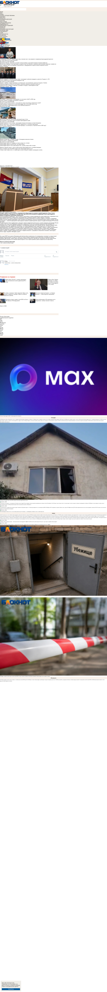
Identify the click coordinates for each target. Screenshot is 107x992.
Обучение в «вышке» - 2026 (6, 86)
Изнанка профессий (4, 46)
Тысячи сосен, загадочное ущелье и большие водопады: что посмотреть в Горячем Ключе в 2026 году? (23, 125)
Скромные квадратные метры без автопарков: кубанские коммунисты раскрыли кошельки (20, 84)
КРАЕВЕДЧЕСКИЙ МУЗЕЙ (6, 19)
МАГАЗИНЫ (7, 45)
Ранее (12, 255)
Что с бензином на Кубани (6, 126)
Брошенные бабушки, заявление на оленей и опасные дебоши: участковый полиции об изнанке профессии (23, 62)
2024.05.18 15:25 (12, 261)
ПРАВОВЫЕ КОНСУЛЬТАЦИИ (6, 29)
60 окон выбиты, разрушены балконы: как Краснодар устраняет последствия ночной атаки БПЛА (74, 679)
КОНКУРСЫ (2, 18)
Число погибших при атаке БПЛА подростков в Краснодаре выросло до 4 (15, 500)
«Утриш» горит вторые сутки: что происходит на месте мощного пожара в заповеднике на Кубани (70, 503)
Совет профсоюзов (4, 242)
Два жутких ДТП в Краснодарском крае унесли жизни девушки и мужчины (82, 507)
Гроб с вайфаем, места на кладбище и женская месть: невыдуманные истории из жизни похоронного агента (24, 65)
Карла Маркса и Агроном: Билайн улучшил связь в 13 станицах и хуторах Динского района (41, 420)
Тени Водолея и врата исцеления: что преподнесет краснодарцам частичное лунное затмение (19, 518)
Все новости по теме (4, 61)
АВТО (1, 13)
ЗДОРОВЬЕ (2, 16)
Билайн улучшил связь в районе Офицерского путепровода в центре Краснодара (31, 516)
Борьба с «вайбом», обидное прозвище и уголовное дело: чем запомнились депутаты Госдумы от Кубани (23, 82)
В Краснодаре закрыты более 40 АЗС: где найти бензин (12, 144)
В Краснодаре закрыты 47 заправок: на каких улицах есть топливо (14, 143)
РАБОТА (8, 39)
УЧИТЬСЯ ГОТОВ (7, 40)
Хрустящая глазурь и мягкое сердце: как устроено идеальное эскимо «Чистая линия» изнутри (75, 518)
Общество (2, 165)
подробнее (11, 317)
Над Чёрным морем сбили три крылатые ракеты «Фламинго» (20, 504)
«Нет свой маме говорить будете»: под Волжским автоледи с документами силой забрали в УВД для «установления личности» (24, 524)
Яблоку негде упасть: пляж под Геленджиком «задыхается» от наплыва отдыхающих (19, 124)
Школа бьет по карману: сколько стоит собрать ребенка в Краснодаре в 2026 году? (49, 419)
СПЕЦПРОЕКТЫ (3, 31)
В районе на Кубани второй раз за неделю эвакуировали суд (58, 516)
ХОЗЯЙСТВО (3, 35)
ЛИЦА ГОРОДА (3, 21)
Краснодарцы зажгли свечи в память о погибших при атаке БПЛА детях (14, 679)
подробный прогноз (4, 317)
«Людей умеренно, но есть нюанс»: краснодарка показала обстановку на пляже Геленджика (20, 123)
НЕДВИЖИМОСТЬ (4, 24)
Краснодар (11, 242)
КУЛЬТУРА (2, 20)
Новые (1, 255)
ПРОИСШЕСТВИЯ (4, 30)
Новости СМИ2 (3, 306)
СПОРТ (1, 32)
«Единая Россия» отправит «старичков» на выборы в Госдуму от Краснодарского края (19, 85)
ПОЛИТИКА (2, 27)
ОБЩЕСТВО (3, 26)
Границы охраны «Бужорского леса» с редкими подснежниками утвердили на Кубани (17, 419)
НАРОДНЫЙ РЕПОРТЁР (5, 23)
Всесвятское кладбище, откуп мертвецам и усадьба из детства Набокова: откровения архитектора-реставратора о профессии (28, 64)
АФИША (2, 14)
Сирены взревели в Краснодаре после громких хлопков (40, 676)
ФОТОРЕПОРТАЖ (4, 34)
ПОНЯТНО (11, 989)
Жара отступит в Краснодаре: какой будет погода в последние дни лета (42, 679)
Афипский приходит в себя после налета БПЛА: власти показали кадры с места (85, 516)
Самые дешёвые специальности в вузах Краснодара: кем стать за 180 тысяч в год (18, 104)
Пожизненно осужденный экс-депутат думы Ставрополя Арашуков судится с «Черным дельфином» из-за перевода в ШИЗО (24, 507)
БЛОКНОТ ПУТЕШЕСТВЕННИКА (7, 15)
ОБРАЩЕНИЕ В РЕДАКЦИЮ (6, 25)
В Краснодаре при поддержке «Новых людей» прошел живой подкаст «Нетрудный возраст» (90, 517)
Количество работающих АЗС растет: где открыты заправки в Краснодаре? (43, 521)
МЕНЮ (1, 11)
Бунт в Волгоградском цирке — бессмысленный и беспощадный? (13, 521)
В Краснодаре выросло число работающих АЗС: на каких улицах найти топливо (18, 145)
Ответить (6, 264)
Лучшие (7, 255)
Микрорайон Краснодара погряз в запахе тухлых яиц (47, 518)
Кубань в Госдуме (4, 66)
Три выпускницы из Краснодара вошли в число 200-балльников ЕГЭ (15, 105)
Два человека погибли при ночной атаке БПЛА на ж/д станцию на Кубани (15, 676)
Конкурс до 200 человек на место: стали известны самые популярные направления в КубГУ (20, 102)
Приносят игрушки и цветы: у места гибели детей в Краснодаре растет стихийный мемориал (82, 419)
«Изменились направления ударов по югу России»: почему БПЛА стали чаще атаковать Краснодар (54, 517)
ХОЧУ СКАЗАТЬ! (3, 36)
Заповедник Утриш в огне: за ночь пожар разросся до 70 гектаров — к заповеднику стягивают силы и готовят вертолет (23, 511)
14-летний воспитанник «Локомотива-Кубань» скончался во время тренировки (73, 420)
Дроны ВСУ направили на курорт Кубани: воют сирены (57, 507)
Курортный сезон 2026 (5, 106)
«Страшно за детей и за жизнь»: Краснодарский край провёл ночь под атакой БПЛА (17, 596)
